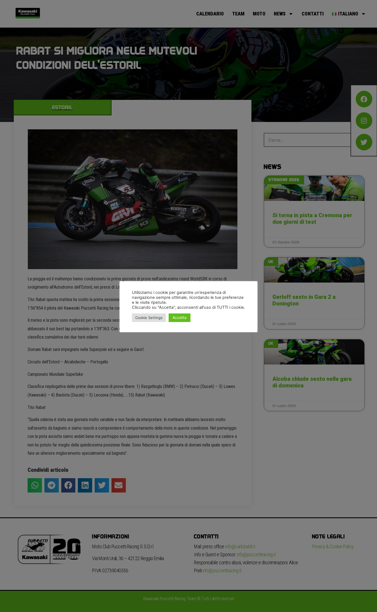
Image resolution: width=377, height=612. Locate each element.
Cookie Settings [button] (149, 317)
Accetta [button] (179, 317)
